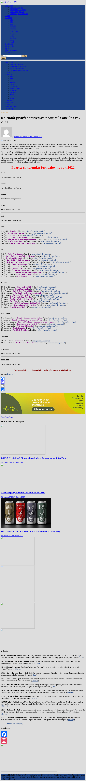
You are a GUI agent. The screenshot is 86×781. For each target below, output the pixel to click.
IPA (11, 24)
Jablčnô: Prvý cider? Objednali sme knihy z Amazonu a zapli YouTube (33, 458)
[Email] (43, 386)
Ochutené (13, 30)
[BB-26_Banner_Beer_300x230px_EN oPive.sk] (18, 628)
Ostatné (12, 40)
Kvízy (7, 48)
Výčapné (13, 36)
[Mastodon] (43, 382)
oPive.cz (70, 692)
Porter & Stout (15, 32)
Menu (3, 58)
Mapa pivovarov (11, 50)
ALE (11, 20)
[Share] (43, 389)
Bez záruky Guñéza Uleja (19, 14)
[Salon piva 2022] (15, 647)
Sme (34, 675)
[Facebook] (43, 378)
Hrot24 (37, 663)
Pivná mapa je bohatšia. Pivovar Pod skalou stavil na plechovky (30, 531)
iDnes (34, 698)
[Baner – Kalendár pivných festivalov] (29, 771)
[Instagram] (43, 740)
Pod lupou (9, 6)
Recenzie (8, 18)
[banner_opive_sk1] (18, 564)
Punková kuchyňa (16, 8)
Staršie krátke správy (15, 723)
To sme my (9, 52)
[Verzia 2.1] (17, 602)
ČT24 (81, 657)
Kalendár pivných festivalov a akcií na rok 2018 (23, 492)
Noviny (18, 669)
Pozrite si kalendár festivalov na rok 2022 (43, 167)
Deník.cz (35, 681)
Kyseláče (13, 26)
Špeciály (13, 38)
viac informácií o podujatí (35, 231)
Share (3, 417)
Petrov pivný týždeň (17, 12)
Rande (12, 42)
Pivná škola (9, 46)
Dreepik (10, 374)
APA (11, 22)
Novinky (4, 714)
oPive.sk (17, 137)
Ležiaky (13, 28)
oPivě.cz (4, 706)
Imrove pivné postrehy (18, 10)
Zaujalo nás (9, 44)
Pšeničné (13, 34)
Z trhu (7, 16)
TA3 (53, 687)
